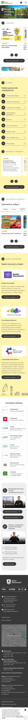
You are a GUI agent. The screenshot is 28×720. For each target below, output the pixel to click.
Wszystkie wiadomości (12, 61)
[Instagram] (22, 589)
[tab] (5, 210)
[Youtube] (25, 589)
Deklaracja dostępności (7, 701)
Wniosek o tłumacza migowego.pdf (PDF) (11, 548)
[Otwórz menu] (26, 2)
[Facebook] (19, 589)
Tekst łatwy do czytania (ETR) (8, 704)
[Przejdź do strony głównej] (14, 581)
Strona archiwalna (6, 620)
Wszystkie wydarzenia (12, 247)
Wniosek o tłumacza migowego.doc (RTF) (11, 552)
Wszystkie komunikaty (12, 187)
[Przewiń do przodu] (16, 54)
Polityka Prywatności (6, 707)
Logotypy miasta (5, 617)
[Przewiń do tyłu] (11, 54)
